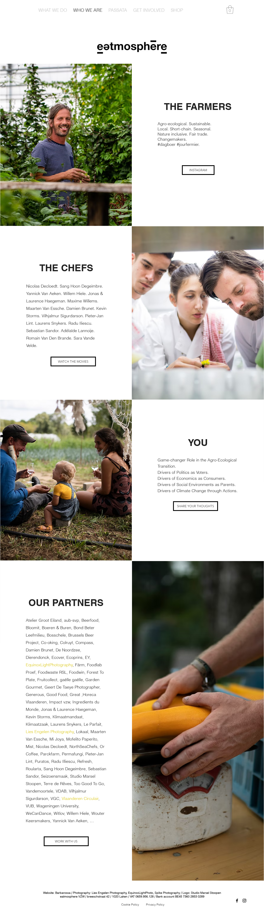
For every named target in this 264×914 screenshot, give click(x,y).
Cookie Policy (130, 904)
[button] (229, 9)
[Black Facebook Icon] (237, 900)
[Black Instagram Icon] (244, 900)
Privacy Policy (155, 904)
